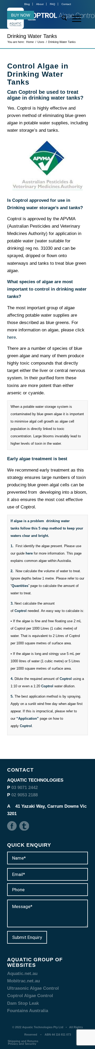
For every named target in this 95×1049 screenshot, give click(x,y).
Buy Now (20, 15)
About (40, 4)
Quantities (20, 586)
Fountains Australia (27, 1010)
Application (27, 718)
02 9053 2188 (24, 794)
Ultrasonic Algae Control (33, 988)
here (11, 337)
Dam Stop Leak (23, 1003)
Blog (27, 4)
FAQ (52, 4)
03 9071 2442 (24, 787)
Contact (66, 4)
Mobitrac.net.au (23, 980)
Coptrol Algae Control (30, 995)
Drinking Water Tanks (32, 36)
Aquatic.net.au (22, 973)
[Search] (61, 18)
